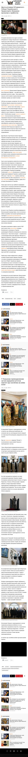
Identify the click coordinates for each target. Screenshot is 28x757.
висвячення (13, 228)
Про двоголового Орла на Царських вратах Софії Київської (18, 313)
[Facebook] (7, 751)
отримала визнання (6, 76)
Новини (11, 362)
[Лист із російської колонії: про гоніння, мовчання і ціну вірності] (5, 372)
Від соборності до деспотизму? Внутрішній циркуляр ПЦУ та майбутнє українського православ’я (17, 329)
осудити (22, 106)
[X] (17, 751)
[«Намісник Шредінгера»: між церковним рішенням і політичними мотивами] (5, 321)
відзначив (4, 248)
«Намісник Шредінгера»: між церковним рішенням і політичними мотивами (17, 321)
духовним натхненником (14, 215)
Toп (2, 18)
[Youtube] (21, 751)
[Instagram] (10, 751)
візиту (13, 175)
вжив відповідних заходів (8, 270)
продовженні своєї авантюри (9, 125)
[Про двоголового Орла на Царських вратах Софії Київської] (5, 314)
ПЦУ (15, 298)
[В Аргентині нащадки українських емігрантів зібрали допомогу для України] (5, 337)
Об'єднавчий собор (8, 298)
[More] (24, 304)
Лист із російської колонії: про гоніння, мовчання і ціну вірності (17, 372)
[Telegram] (14, 751)
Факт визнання (5, 90)
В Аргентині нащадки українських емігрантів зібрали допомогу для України (18, 336)
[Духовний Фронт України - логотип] (14, 2)
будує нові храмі (17, 152)
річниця (19, 298)
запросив (10, 172)
